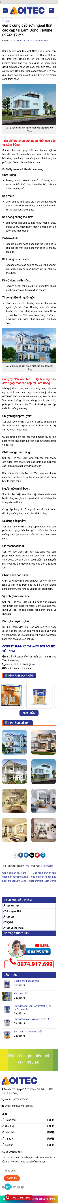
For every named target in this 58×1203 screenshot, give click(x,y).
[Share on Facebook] (20, 855)
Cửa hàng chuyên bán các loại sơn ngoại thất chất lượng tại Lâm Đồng (42, 876)
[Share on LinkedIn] (42, 855)
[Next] (55, 696)
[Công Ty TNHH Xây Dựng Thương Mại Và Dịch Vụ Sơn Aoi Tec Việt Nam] (27, 11)
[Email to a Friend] (31, 855)
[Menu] (5, 10)
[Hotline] (8, 1197)
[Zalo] (8, 1186)
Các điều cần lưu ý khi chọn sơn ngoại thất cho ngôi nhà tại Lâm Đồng (15, 876)
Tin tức (6, 21)
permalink (48, 866)
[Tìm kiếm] (51, 10)
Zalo (32, 664)
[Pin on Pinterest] (37, 855)
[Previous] (2, 696)
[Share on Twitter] (26, 855)
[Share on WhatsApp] (15, 855)
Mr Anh (44, 41)
